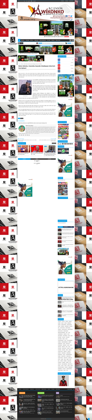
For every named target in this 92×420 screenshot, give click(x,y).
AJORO (59, 326)
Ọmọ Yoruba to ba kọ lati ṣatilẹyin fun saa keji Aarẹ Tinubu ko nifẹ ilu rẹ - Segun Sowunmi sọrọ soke (50, 154)
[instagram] (26, 1)
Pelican (66, 367)
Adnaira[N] (30, 179)
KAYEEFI (70, 321)
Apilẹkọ (59, 321)
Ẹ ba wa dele (32, 389)
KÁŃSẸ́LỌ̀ (53, 40)
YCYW (64, 370)
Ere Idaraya (60, 335)
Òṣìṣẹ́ (72, 365)
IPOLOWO (59, 348)
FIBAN (63, 338)
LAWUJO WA (70, 357)
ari (58, 327)
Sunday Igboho (69, 368)
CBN (69, 332)
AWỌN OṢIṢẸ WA (44, 389)
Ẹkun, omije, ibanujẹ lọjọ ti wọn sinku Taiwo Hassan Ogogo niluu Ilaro (25, 43)
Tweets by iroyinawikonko (62, 222)
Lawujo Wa (65, 357)
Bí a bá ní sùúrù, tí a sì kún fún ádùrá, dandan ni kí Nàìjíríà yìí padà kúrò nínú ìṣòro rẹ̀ (48, 400)
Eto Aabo (59, 337)
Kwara (59, 356)
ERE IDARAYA (65, 335)
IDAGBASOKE (60, 343)
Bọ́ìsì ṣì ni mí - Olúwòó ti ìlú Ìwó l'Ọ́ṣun (29, 403)
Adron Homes (64, 324)
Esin (69, 335)
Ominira (63, 362)
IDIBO (64, 343)
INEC (66, 346)
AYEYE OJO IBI (41, 43)
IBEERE (49, 389)
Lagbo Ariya (63, 356)
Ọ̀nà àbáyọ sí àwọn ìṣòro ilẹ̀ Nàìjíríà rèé (48, 395)
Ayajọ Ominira (70, 329)
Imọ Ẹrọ (59, 346)
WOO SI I (54, 143)
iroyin (68, 348)
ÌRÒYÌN (31, 40)
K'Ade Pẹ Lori (60, 351)
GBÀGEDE (22, 40)
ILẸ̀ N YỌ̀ (61, 395)
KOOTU (64, 354)
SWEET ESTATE (60, 370)
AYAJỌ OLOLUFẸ (64, 329)
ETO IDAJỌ (67, 337)
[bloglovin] (31, 1)
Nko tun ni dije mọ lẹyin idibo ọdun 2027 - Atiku (37, 154)
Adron (59, 324)
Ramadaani (70, 367)
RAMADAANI (60, 368)
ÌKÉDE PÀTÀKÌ (58, 40)
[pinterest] (30, 1)
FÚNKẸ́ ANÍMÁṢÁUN (42, 40)
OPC (70, 362)
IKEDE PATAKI (58, 389)
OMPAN (67, 362)
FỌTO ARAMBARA (69, 340)
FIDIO (66, 338)
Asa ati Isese (62, 327)
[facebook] (23, 1)
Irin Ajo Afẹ (64, 348)
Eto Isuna (59, 338)
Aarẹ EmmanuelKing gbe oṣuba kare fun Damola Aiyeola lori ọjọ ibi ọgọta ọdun (56, 43)
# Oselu (22, 118)
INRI (69, 346)
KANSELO (65, 351)
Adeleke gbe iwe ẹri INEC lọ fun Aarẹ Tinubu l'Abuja (23, 154)
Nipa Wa (20, 389)
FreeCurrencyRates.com (61, 180)
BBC (66, 332)
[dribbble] (33, 1)
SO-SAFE (64, 368)
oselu (59, 365)
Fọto (65, 340)
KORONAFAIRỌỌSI (69, 354)
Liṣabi (62, 359)
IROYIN (73, 43)
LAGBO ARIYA (68, 356)
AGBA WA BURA (69, 324)
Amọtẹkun (66, 326)
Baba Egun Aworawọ (61, 332)
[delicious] (35, 1)
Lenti (59, 359)
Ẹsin (71, 335)
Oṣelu (65, 365)
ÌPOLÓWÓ (27, 40)
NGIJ (70, 359)
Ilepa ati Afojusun (26, 389)
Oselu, (28, 70)
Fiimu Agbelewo (60, 340)
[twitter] (24, 1)
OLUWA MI (59, 362)
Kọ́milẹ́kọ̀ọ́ (60, 354)
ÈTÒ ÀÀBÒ (48, 40)
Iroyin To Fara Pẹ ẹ (22, 143)
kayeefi (69, 351)
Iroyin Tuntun (37, 389)
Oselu (32, 146)
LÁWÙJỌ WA (36, 40)
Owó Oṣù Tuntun (61, 367)
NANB (67, 359)
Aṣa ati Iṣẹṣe (68, 327)
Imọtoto (63, 346)
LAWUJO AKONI (60, 357)
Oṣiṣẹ (69, 365)
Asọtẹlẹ (59, 329)
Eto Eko (63, 321)
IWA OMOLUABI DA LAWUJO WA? (64, 399)
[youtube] (28, 1)
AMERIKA (62, 326)
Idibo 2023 (68, 343)
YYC (67, 370)
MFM (65, 359)
